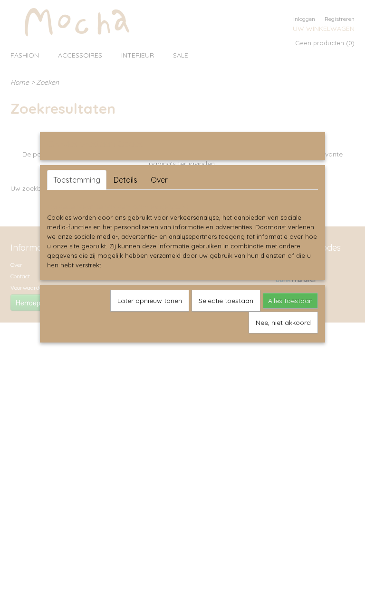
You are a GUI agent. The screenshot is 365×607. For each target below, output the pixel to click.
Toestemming (76, 180)
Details (125, 180)
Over (159, 180)
